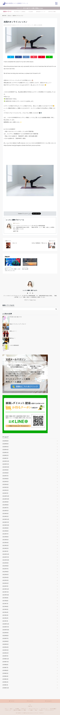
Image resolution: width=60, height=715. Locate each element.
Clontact (41, 710)
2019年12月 (5, 659)
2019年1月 (5, 685)
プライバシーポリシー (49, 710)
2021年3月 (5, 615)
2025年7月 (5, 475)
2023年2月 (5, 548)
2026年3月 (5, 452)
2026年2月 (5, 455)
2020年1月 (5, 656)
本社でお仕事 (25, 269)
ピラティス (19, 25)
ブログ (28, 25)
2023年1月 (5, 551)
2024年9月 (5, 502)
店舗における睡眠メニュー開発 (19, 710)
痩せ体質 (40, 25)
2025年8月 (5, 473)
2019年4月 (5, 676)
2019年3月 (5, 679)
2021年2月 (5, 618)
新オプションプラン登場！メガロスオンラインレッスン (12, 269)
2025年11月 (5, 464)
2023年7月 (5, 534)
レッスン (32, 25)
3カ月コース (23, 708)
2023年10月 (5, 525)
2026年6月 (5, 443)
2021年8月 (5, 600)
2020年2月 (5, 653)
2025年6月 (5, 478)
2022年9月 (5, 563)
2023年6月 (5, 536)
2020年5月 (5, 644)
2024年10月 (5, 499)
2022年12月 (5, 554)
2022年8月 (5, 566)
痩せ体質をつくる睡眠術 (19, 11)
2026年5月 (5, 446)
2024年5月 (5, 510)
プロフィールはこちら (30, 300)
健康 (35, 25)
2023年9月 (5, 528)
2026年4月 (5, 449)
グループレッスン (44, 708)
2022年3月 (5, 580)
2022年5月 (5, 574)
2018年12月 (5, 688)
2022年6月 (5, 571)
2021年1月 (5, 621)
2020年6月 (5, 641)
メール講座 (30, 710)
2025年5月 (5, 481)
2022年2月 (5, 583)
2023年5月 (5, 539)
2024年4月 (5, 513)
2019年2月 (5, 682)
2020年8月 (5, 635)
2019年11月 (5, 661)
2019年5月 (5, 673)
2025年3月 (5, 487)
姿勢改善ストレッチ (40, 11)
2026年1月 (5, 458)
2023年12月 (5, 519)
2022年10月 (5, 560)
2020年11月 (5, 627)
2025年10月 (5, 467)
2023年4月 (5, 542)
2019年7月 (5, 667)
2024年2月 (5, 516)
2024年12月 (5, 496)
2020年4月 (5, 647)
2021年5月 (5, 609)
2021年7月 (5, 603)
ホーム (6, 708)
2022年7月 (5, 568)
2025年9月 (5, 470)
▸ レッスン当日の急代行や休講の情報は (30, 8)
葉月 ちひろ (16, 223)
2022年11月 (5, 557)
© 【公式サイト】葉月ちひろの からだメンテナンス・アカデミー (30, 712)
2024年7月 (5, 507)
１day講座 (17, 708)
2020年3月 (5, 650)
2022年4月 (5, 577)
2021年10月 (5, 595)
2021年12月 (5, 589)
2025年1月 (5, 493)
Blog (36, 710)
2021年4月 (5, 612)
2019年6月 (5, 670)
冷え (37, 25)
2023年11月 (5, 522)
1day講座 (30, 11)
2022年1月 (5, 586)
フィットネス (24, 25)
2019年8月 (5, 664)
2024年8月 (5, 505)
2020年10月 (5, 629)
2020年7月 (5, 638)
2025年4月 (5, 484)
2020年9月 (5, 632)
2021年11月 (5, 592)
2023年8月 (5, 531)
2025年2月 (5, 490)
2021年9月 (5, 597)
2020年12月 (5, 624)
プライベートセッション (33, 708)
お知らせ (14, 25)
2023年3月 (5, 545)
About (11, 708)
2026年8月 (5, 441)
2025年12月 (5, 461)
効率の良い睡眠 (52, 11)
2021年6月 (5, 606)
